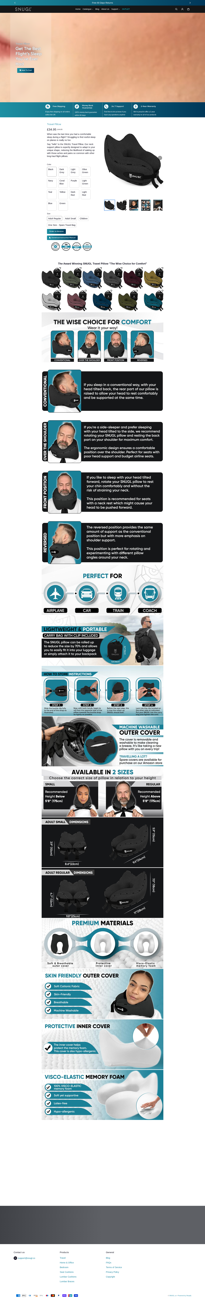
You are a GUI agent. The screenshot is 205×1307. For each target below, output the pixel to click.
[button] (176, 9)
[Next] (160, 158)
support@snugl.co (26, 1258)
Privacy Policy (112, 1272)
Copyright (110, 1277)
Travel (63, 1258)
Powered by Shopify (184, 1295)
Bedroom (64, 1267)
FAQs (108, 1262)
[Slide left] (15, 2)
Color (49, 164)
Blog (108, 1258)
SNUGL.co (172, 1295)
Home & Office (67, 1262)
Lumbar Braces (67, 1281)
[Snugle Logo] (23, 9)
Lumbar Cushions (68, 1277)
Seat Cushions (67, 1272)
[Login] (182, 9)
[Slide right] (190, 2)
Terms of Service (114, 1267)
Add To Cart (27, 70)
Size (48, 214)
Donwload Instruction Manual (63, 238)
